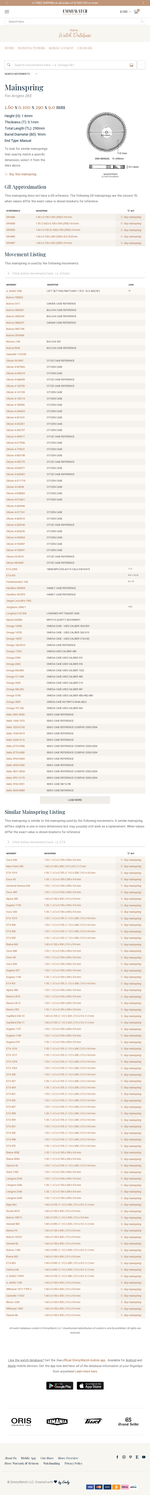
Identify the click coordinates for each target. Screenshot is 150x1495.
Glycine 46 (12, 1165)
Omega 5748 (13, 695)
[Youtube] (143, 1457)
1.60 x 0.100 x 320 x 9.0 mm (54, 242)
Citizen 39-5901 (14, 360)
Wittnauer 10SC (14, 1308)
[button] (6, 3)
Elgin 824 (11, 1204)
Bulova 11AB (13, 1249)
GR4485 (10, 236)
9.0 (51, 107)
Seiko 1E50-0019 (15, 733)
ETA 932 (11, 1100)
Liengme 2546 (14, 1191)
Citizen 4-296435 (15, 411)
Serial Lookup (61, 48)
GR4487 (10, 242)
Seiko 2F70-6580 (15, 752)
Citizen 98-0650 (14, 562)
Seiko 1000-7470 (15, 720)
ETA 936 (11, 924)
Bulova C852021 (15, 310)
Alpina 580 (12, 990)
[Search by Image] (131, 65)
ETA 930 (11, 937)
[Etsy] (137, 1457)
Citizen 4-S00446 (15, 505)
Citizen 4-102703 (15, 385)
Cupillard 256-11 (15, 1022)
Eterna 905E (12, 1152)
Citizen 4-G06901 (15, 474)
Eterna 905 (12, 1256)
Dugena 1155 (13, 905)
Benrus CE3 (12, 1009)
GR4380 (10, 223)
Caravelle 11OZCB (16, 354)
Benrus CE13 (13, 996)
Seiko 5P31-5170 (15, 777)
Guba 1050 (12, 1171)
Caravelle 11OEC (15, 1295)
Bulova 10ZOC (14, 1236)
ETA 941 (11, 1126)
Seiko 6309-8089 (15, 790)
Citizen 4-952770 (15, 461)
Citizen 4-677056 (15, 442)
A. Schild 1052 (14, 291)
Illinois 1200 (13, 1302)
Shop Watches (109, 2)
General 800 (13, 1223)
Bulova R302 (13, 348)
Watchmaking (51, 1463)
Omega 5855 (13, 701)
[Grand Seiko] (93, 1421)
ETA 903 (11, 1074)
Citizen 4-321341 (15, 417)
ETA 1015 (11, 918)
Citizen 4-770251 (15, 449)
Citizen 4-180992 (15, 404)
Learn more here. (86, 1371)
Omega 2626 (13, 663)
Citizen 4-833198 (15, 455)
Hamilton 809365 (15, 588)
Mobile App (28, 1458)
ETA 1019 (11, 872)
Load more (75, 799)
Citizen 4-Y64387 (15, 543)
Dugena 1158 (13, 1035)
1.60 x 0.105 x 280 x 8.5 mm (69, 1204)
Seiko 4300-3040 (15, 765)
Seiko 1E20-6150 (15, 727)
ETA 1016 (11, 1048)
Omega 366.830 (15, 670)
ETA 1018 (11, 1061)
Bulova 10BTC (14, 1217)
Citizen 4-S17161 (15, 512)
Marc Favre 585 (14, 866)
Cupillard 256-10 (15, 1015)
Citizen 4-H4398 (15, 486)
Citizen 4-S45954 (15, 537)
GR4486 (10, 217)
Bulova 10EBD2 (14, 297)
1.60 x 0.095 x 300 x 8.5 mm (69, 1249)
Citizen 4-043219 (15, 373)
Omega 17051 (14, 651)
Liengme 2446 (14, 1185)
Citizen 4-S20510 (15, 518)
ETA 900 (11, 931)
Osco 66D (11, 950)
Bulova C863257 (15, 322)
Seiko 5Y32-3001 (15, 784)
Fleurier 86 (12, 1315)
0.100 (24, 107)
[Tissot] (57, 1421)
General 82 (12, 1243)
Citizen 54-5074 (14, 556)
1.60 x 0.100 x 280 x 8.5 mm (57, 236)
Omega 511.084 (15, 676)
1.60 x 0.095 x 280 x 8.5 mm (69, 1263)
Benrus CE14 (13, 1003)
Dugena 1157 (13, 1028)
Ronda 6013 (13, 1211)
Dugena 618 (13, 1042)
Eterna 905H (13, 1158)
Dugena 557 (13, 970)
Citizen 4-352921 (15, 423)
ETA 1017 (11, 1055)
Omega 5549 (13, 682)
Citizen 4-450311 (15, 436)
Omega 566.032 (15, 689)
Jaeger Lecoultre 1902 (18, 600)
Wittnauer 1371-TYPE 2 (18, 1289)
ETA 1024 (11, 1068)
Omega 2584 (13, 657)
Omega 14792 (14, 632)
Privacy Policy (73, 1463)
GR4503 (10, 229)
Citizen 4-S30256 (15, 531)
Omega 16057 (14, 638)
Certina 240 (12, 1269)
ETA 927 (11, 1081)
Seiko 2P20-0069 (15, 758)
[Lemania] (22, 1421)
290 (39, 107)
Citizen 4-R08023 (15, 493)
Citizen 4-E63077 (15, 468)
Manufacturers (31, 48)
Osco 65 (11, 879)
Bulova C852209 (15, 316)
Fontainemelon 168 (17, 581)
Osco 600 (11, 963)
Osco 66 (11, 957)
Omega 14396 (14, 626)
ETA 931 (11, 1093)
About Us (11, 1458)
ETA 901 (11, 983)
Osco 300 (11, 859)
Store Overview (68, 1458)
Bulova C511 (13, 303)
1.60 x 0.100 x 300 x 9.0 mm (54, 217)
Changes (85, 48)
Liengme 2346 (14, 1178)
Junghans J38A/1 (16, 607)
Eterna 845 (12, 944)
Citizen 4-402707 (15, 430)
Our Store (47, 1458)
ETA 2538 (11, 569)
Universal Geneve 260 (18, 885)
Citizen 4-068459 (15, 379)
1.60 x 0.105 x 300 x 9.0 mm (58, 229)
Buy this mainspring (22, 174)
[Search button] (142, 22)
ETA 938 (11, 1113)
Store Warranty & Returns (22, 1463)
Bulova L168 (13, 341)
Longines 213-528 (16, 613)
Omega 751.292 (15, 708)
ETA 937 (11, 1106)
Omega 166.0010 (15, 645)
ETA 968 (11, 1139)
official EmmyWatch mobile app (83, 1360)
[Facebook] (117, 1457)
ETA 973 (11, 1145)
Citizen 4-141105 (15, 392)
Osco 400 (11, 892)
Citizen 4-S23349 (15, 524)
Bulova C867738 (15, 328)
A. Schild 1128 (14, 1282)
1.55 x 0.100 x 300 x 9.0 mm (57, 223)
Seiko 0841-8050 (15, 714)
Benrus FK (12, 1230)
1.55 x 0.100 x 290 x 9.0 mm (62, 859)
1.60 (9, 107)
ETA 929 (11, 1087)
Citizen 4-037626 (15, 366)
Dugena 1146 (13, 977)
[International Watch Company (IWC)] (129, 1421)
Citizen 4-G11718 (15, 480)
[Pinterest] (130, 1457)
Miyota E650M (14, 619)
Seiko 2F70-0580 (15, 746)
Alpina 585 (12, 898)
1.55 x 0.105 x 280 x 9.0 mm (70, 872)
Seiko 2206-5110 (15, 739)
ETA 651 (11, 575)
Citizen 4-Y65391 (15, 550)
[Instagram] (124, 1457)
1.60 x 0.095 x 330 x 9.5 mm (69, 1223)
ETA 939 (11, 1119)
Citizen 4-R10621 (15, 499)
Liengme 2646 (14, 1198)
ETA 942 (11, 1132)
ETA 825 (11, 1263)
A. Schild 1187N (15, 1276)
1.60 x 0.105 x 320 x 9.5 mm (69, 1015)
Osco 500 (11, 911)
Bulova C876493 (15, 335)
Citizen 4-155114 (15, 398)
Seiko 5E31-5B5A (15, 771)
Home (74, 30)
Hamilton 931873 (15, 594)
